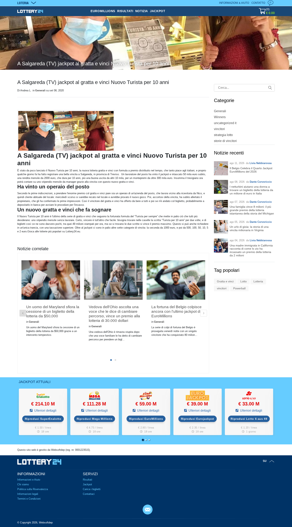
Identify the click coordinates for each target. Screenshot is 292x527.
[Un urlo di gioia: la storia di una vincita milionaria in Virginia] (221, 227)
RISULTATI (125, 11)
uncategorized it (225, 123)
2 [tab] (115, 360)
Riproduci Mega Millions (95, 418)
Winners (220, 117)
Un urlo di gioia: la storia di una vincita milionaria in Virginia (249, 228)
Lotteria (258, 281)
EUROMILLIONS (103, 11)
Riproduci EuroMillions (146, 418)
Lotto (243, 281)
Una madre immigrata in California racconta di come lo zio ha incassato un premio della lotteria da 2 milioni (251, 250)
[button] (142, 439)
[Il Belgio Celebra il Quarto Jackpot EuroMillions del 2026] (221, 168)
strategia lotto (223, 135)
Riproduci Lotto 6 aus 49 (249, 418)
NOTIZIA (141, 11)
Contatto (258, 2)
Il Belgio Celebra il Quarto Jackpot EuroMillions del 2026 (251, 170)
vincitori (219, 129)
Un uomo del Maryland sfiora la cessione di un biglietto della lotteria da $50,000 (52, 311)
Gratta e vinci (225, 281)
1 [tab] (111, 360)
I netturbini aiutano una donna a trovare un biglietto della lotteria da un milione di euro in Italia (251, 190)
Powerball (239, 288)
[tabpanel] (50, 305)
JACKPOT (157, 11)
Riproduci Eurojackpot (197, 418)
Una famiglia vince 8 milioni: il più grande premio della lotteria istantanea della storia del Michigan (252, 210)
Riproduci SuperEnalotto (43, 418)
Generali (40, 90)
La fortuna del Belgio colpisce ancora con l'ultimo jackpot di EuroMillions (176, 311)
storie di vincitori (225, 141)
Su (264, 460)
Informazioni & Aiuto (234, 2)
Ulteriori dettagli (44, 410)
